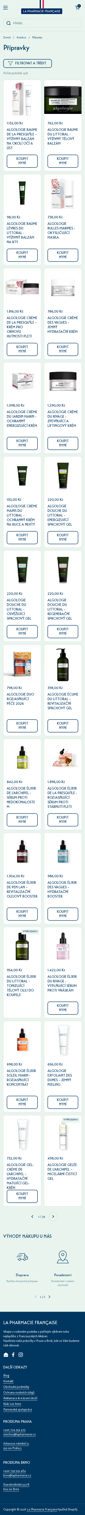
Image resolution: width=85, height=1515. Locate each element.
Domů (7, 37)
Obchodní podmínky (16, 1387)
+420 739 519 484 (14, 1471)
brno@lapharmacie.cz (17, 1475)
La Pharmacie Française (42, 1509)
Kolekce (21, 37)
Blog (6, 1375)
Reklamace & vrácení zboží (20, 1398)
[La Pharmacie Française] (41, 7)
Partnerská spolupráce (17, 1409)
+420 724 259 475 (14, 1430)
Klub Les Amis (12, 1404)
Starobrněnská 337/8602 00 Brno (16, 1487)
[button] (77, 7)
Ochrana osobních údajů (18, 1392)
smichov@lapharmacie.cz (19, 1434)
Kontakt (8, 1381)
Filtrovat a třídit (30, 63)
